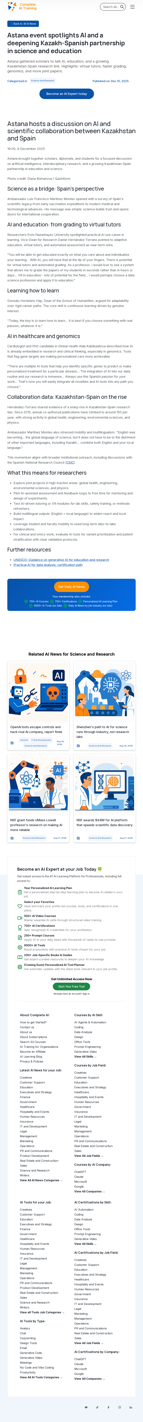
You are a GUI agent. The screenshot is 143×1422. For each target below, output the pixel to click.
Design (78, 1037)
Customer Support (32, 1082)
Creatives (26, 1077)
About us (26, 1032)
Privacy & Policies (31, 1061)
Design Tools (28, 1343)
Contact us (27, 1027)
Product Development (34, 1156)
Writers (24, 1175)
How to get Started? (33, 1022)
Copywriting (28, 1338)
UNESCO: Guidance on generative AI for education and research (61, 560)
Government (28, 1102)
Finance (25, 1097)
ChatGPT (80, 1172)
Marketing (26, 1141)
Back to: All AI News (25, 23)
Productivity (28, 1372)
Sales (23, 1165)
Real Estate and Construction (39, 1160)
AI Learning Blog (31, 1056)
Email (23, 1348)
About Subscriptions (33, 1037)
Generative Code (31, 1353)
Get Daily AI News (71, 587)
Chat (23, 1333)
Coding (78, 1027)
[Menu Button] (132, 6)
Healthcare (27, 1107)
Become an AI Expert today (66, 94)
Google (79, 1186)
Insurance (26, 1121)
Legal (23, 1131)
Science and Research (42, 80)
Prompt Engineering (87, 1047)
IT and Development (41, 740)
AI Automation (83, 1209)
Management (28, 1136)
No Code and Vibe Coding (37, 1367)
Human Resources (32, 1116)
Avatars (25, 1328)
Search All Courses (33, 1042)
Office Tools (82, 1042)
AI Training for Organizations (39, 1047)
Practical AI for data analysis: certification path (47, 565)
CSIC (70, 462)
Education (26, 1087)
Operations (27, 1146)
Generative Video (85, 1051)
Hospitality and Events (34, 1111)
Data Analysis (83, 1032)
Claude (78, 1176)
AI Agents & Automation (90, 1022)
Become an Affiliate (33, 1051)
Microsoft (80, 1181)
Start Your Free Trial (71, 986)
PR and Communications (36, 1151)
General (24, 740)
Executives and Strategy (36, 1092)
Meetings (26, 1362)
